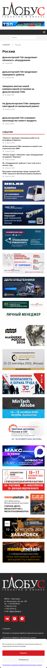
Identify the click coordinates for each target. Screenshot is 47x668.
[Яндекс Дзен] (14, 619)
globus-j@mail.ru (15, 611)
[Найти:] (24, 37)
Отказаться (23, 660)
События (7, 132)
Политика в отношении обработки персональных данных (22, 665)
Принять (23, 653)
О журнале (6, 629)
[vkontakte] (7, 619)
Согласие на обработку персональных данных (19, 638)
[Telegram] (22, 619)
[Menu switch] (43, 32)
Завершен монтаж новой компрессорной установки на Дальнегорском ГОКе (18, 89)
